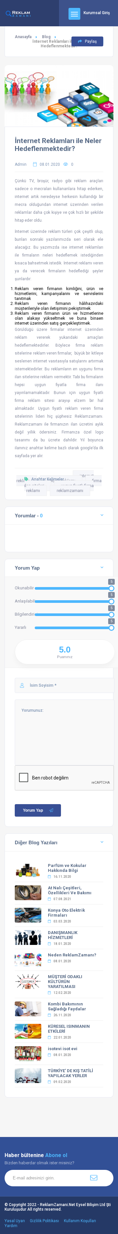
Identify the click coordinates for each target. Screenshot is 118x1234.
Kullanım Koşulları (80, 1221)
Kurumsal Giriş (97, 13)
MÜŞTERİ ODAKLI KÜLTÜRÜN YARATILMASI (65, 981)
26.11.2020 (62, 1015)
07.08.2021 (62, 899)
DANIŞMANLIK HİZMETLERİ (62, 935)
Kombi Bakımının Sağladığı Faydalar (67, 1006)
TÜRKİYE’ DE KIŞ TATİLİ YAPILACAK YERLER (70, 1073)
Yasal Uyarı (15, 1221)
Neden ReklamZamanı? (72, 954)
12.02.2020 (62, 993)
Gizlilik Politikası (44, 1221)
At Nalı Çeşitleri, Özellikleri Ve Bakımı (69, 890)
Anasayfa (23, 37)
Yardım (11, 1225)
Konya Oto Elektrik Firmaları (66, 913)
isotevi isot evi (62, 1048)
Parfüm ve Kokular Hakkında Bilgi (67, 868)
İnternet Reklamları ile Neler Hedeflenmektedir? (58, 145)
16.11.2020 (62, 876)
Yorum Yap (33, 810)
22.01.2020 (62, 1037)
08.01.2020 (62, 961)
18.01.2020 (62, 944)
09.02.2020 (62, 1082)
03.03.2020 (62, 921)
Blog (46, 37)
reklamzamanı (70, 490)
